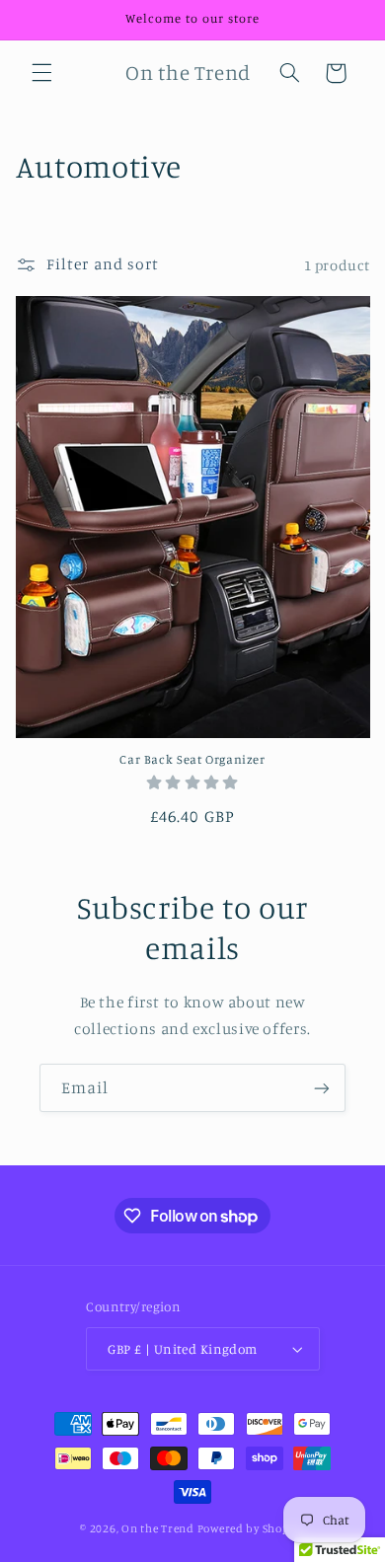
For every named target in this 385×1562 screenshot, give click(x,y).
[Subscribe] (322, 1088)
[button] (41, 73)
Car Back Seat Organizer (192, 759)
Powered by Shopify (251, 1528)
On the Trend (157, 1528)
